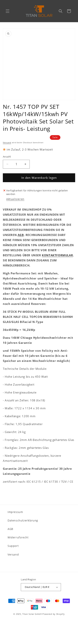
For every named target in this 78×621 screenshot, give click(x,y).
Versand (7, 142)
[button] (7, 11)
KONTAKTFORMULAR (57, 255)
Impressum (15, 512)
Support (13, 546)
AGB (21, 235)
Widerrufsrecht (18, 537)
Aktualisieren (15, 199)
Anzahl (7, 156)
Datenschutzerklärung (23, 520)
